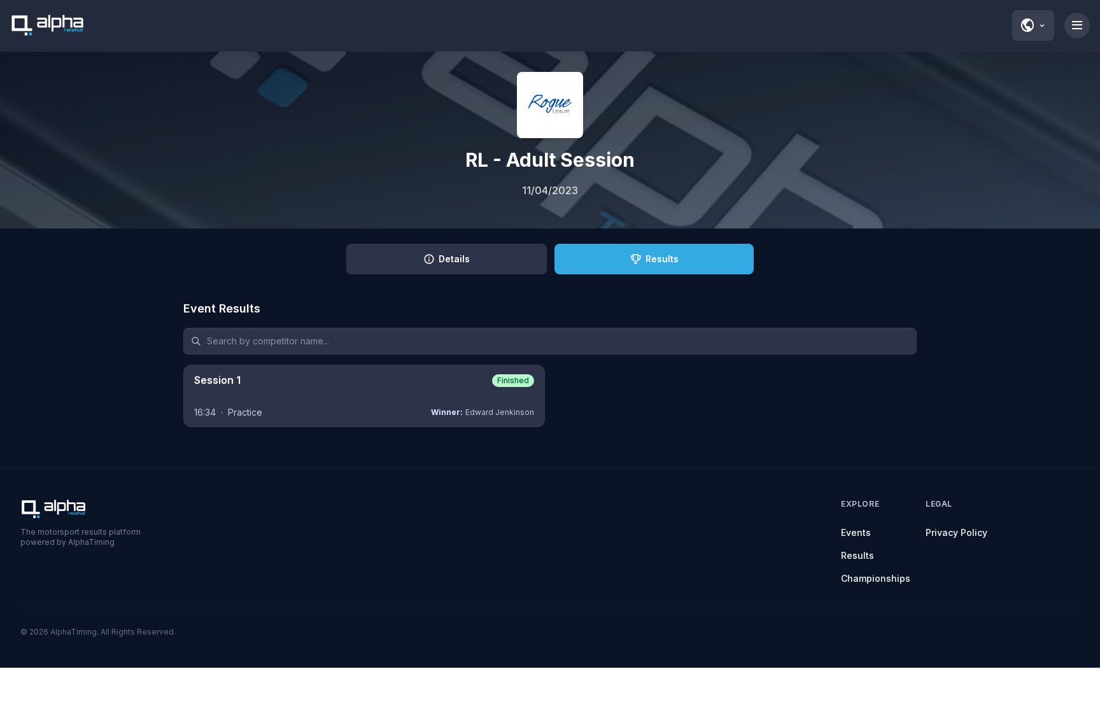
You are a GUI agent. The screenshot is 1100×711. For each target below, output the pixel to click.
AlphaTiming (73, 632)
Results (857, 555)
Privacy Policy (956, 532)
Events (856, 532)
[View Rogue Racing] (550, 105)
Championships (875, 578)
